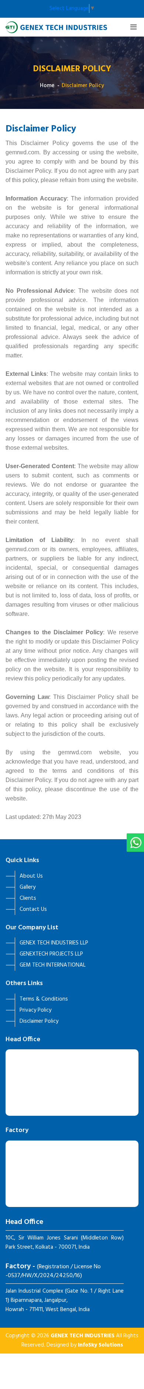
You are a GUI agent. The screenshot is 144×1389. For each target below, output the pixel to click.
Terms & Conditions (44, 999)
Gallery (27, 887)
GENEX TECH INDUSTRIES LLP (54, 943)
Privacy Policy (35, 1010)
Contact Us (33, 909)
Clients (28, 898)
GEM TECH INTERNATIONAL (53, 965)
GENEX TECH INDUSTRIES (82, 1335)
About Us (31, 876)
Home (47, 85)
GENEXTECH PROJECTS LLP (51, 954)
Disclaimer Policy (83, 85)
